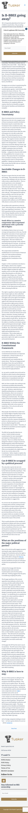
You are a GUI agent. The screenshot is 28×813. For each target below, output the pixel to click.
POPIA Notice (5, 760)
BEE (18, 691)
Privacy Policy (6, 765)
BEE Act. (21, 557)
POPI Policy (5, 762)
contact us (9, 723)
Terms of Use (5, 768)
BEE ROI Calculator (7, 771)
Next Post (14, 728)
